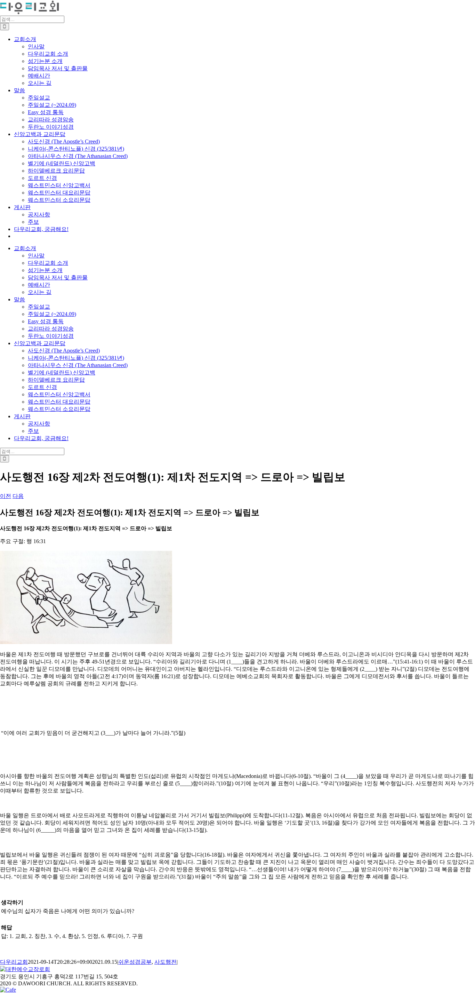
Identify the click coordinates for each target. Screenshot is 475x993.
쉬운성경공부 (135, 962)
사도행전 (165, 962)
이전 (5, 496)
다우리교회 (14, 962)
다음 (18, 496)
